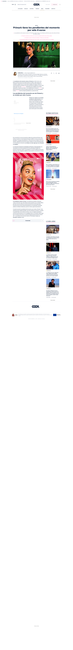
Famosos (37, 8)
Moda (42, 8)
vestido (39, 88)
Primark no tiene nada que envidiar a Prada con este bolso (37, 37)
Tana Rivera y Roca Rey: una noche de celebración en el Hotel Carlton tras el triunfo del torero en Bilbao (52, 238)
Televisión (47, 8)
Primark (17, 90)
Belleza (26, 8)
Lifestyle (53, 8)
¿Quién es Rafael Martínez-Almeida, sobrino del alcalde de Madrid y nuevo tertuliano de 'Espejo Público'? (52, 148)
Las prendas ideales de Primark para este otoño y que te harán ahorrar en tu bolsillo (37, 39)
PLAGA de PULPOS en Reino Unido (29, 1)
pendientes (23, 86)
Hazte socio (55, 4)
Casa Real (32, 8)
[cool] (36, 4)
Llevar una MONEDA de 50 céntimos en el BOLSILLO (15, 1)
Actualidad (20, 8)
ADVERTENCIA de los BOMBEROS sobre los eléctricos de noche (45, 1)
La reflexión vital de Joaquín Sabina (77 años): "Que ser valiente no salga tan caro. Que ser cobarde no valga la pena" (52, 256)
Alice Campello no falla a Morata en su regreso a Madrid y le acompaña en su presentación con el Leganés (52, 165)
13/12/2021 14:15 (20, 77)
